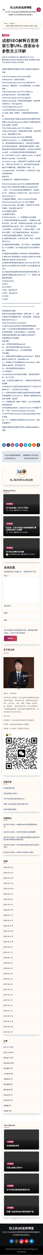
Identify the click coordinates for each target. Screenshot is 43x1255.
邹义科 (11, 510)
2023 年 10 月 (9, 889)
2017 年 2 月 (8, 995)
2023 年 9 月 (8, 894)
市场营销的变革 (9, 788)
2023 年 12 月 (9, 878)
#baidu (6, 60)
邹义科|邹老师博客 (21, 7)
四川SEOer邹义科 (13, 57)
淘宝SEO (7, 1100)
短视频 (6, 1106)
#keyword (20, 60)
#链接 (22, 62)
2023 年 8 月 (8, 899)
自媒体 (6, 1111)
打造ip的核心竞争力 (11, 793)
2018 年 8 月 (8, 963)
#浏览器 (8, 62)
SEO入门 (7, 1047)
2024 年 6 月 (8, 867)
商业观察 (7, 1084)
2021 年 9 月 (8, 905)
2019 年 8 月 (8, 947)
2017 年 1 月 (8, 1000)
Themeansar (21, 1252)
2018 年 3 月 (8, 979)
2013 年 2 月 (8, 1005)
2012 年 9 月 (8, 1032)
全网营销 (7, 1079)
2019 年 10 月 (9, 942)
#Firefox (13, 60)
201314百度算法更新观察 (26, 832)
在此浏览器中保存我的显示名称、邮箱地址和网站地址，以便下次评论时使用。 (21, 631)
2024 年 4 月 (8, 873)
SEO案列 (7, 1068)
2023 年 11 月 (8, 883)
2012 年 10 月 (9, 1027)
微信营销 (7, 1090)
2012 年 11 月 (8, 1021)
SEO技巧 (5, 35)
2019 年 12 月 (9, 931)
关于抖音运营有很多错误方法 (14, 799)
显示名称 (8, 606)
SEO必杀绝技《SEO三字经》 (17, 508)
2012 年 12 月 (9, 1016)
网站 (5, 620)
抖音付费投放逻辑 (10, 809)
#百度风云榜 (15, 62)
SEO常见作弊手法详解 (15, 552)
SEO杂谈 (7, 1063)
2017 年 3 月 (8, 990)
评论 (6, 576)
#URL (26, 60)
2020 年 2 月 (8, 926)
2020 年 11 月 (9, 910)
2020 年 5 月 (8, 921)
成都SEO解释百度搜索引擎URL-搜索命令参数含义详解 (21, 46)
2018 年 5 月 (8, 968)
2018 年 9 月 (8, 958)
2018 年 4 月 (8, 974)
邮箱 (6, 613)
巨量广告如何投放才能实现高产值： (16, 804)
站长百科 (7, 824)
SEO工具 (7, 1052)
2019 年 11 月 (8, 936)
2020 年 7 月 (8, 915)
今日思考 (7, 1074)
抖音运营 (7, 1095)
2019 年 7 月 (8, 952)
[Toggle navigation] (3, 10)
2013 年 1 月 (8, 1011)
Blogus (32, 1249)
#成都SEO (32, 60)
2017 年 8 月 (8, 984)
